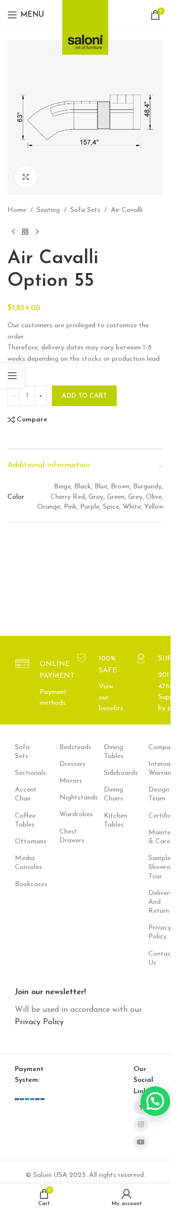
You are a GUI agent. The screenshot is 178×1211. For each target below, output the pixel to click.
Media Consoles (22, 863)
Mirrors (66, 781)
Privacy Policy (155, 932)
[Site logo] (85, 24)
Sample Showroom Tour (155, 867)
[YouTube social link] (141, 1142)
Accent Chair (22, 794)
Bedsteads (66, 747)
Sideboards (111, 773)
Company (155, 747)
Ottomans (22, 841)
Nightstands (66, 797)
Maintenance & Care (155, 837)
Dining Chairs (111, 794)
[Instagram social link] (141, 1124)
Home (16, 210)
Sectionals (22, 773)
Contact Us (155, 958)
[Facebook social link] (141, 1107)
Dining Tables (111, 752)
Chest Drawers (66, 836)
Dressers (66, 764)
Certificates (155, 816)
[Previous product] (13, 232)
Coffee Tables (22, 820)
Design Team (155, 794)
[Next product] (37, 232)
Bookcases (22, 884)
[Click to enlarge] (26, 177)
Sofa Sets (85, 210)
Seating (48, 210)
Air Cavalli (126, 210)
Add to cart (84, 396)
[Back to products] (25, 232)
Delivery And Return (155, 902)
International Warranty (155, 769)
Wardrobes (66, 814)
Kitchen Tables (111, 820)
